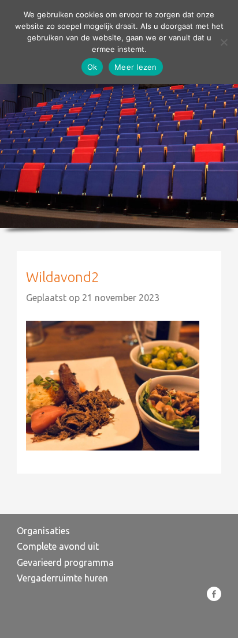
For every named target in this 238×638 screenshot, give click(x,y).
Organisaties (43, 531)
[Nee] (223, 42)
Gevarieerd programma (65, 562)
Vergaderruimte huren (62, 578)
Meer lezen (135, 67)
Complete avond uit (58, 546)
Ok (92, 67)
